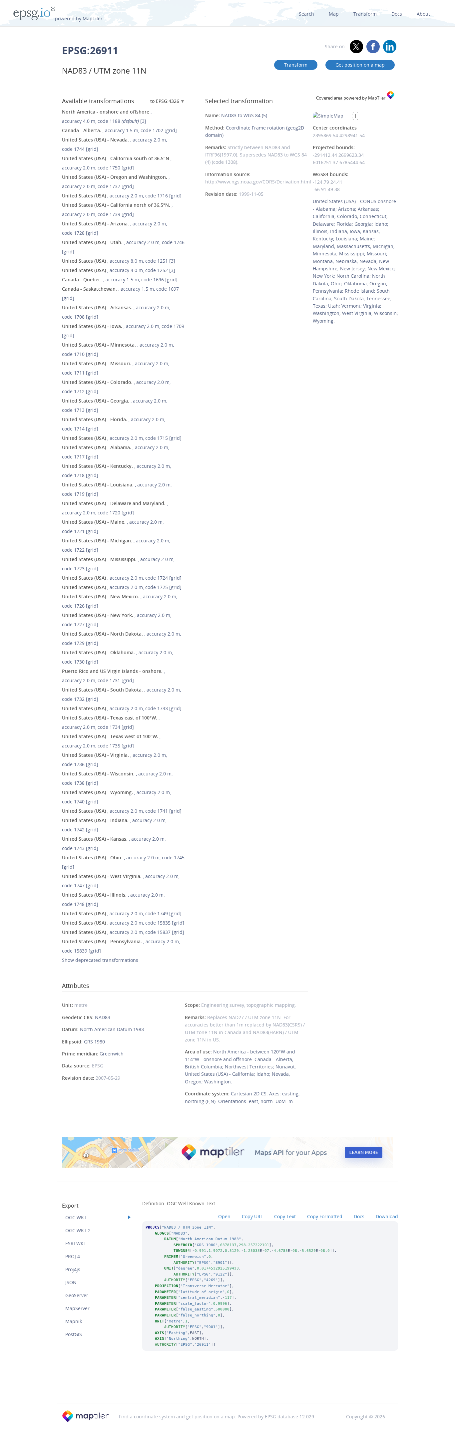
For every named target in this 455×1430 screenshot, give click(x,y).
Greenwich (112, 1053)
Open (224, 1216)
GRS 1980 (94, 1041)
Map (334, 14)
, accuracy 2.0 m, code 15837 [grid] (123, 932)
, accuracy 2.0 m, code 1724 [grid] (122, 578)
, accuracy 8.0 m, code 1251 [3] (118, 261)
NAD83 (102, 1017)
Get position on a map (360, 65)
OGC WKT (76, 1217)
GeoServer (76, 1295)
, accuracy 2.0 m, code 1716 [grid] (122, 195)
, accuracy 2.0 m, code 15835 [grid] (123, 923)
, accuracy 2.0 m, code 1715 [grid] (122, 438)
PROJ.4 (72, 1256)
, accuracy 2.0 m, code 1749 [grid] (122, 913)
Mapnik (73, 1321)
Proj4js (72, 1269)
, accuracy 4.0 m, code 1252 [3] (118, 270)
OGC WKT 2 (78, 1230)
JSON (71, 1282)
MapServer (77, 1308)
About (423, 14)
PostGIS (73, 1334)
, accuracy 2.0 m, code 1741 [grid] (122, 811)
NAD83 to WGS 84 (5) (244, 115)
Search (306, 14)
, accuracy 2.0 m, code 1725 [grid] (122, 587)
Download (387, 1216)
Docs (396, 14)
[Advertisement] (227, 1386)
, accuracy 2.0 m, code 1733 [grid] (122, 708)
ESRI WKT (75, 1243)
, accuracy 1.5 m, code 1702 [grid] (119, 130)
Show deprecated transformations (100, 960)
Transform (365, 14)
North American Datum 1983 (112, 1029)
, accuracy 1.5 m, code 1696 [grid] (120, 279)
